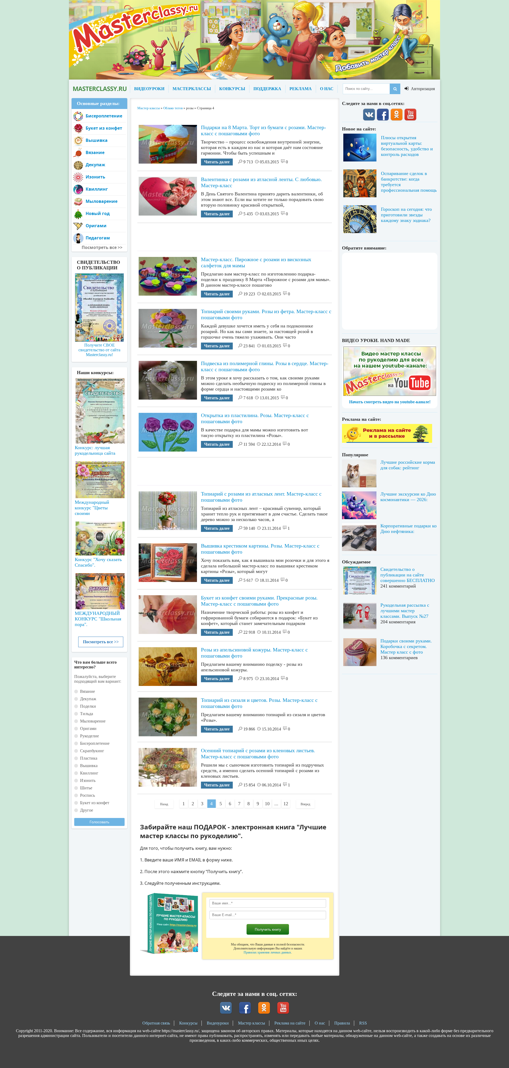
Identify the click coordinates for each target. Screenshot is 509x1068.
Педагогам (98, 238)
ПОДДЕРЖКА (267, 88)
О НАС (327, 88)
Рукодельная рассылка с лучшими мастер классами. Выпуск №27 (404, 610)
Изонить (95, 177)
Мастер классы (251, 1023)
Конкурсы (188, 1023)
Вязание (95, 152)
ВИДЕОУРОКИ (149, 88)
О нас (320, 1023)
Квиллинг (97, 189)
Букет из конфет (104, 128)
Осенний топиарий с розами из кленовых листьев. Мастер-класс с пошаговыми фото (258, 753)
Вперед (305, 804)
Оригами (96, 226)
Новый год (98, 213)
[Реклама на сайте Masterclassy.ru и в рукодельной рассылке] (387, 441)
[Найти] (395, 89)
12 (285, 803)
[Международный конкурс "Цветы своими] (99, 477)
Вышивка (97, 140)
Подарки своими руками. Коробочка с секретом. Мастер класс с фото (406, 646)
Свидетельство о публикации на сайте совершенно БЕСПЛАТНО (407, 575)
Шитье (86, 788)
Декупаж (95, 165)
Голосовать (99, 822)
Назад (164, 804)
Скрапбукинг (92, 751)
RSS (363, 1023)
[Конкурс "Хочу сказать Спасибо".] (99, 537)
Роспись (87, 795)
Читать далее (217, 162)
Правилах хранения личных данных (267, 952)
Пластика (88, 758)
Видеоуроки (218, 1023)
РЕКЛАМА (300, 88)
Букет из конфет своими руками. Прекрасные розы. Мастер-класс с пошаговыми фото (259, 601)
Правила (342, 1023)
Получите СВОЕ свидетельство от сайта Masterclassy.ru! (99, 350)
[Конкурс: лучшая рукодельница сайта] (99, 394)
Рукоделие (89, 736)
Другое (86, 810)
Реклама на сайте (289, 1023)
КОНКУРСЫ (232, 88)
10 (267, 803)
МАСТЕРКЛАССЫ (192, 88)
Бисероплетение (104, 116)
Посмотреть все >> (101, 642)
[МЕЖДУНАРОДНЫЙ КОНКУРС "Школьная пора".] (99, 589)
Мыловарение (101, 201)
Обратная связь (156, 1023)
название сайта (99, 89)
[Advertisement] (234, 235)
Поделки (88, 706)
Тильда (86, 713)
